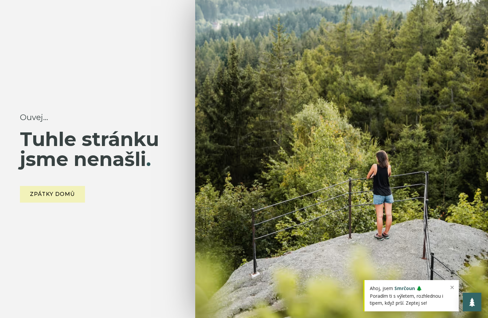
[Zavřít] (452, 287)
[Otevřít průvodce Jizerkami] (472, 302)
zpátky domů (52, 194)
